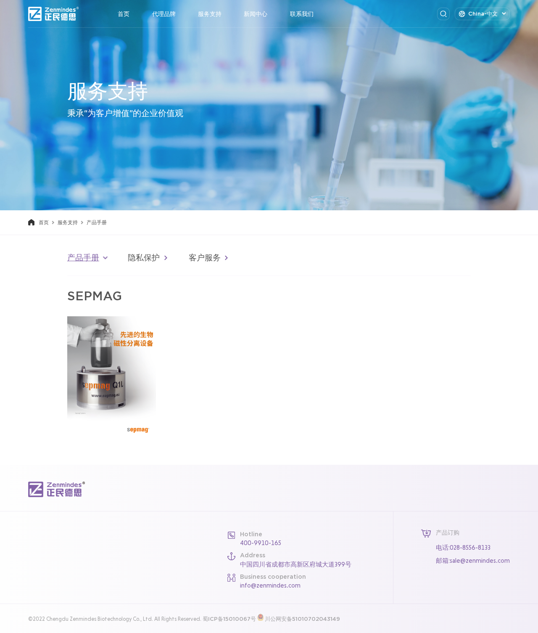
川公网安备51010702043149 (302, 619)
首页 (123, 14)
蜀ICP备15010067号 (229, 619)
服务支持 (210, 14)
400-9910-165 (260, 543)
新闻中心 (255, 14)
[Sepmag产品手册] (111, 376)
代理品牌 (164, 14)
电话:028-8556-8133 (463, 547)
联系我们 (302, 14)
